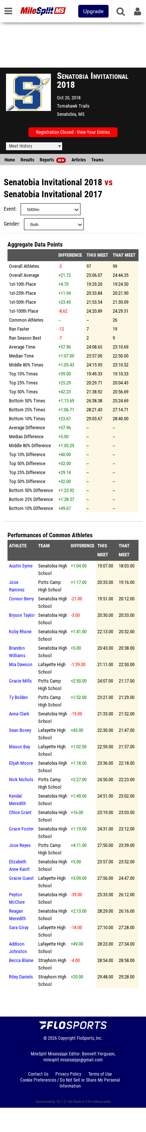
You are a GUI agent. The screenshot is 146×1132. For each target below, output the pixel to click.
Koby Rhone (20, 631)
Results (27, 160)
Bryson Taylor (22, 615)
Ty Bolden (18, 697)
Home (9, 160)
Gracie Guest (21, 878)
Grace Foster (21, 829)
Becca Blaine (21, 960)
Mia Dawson (20, 664)
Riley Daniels (21, 977)
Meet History (20, 146)
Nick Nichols (21, 779)
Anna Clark (19, 714)
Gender (11, 224)
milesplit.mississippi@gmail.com (73, 1060)
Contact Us (38, 1074)
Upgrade (93, 11)
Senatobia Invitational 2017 (53, 194)
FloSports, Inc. (90, 1038)
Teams (97, 160)
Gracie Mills (20, 681)
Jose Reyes (20, 845)
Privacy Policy (68, 1074)
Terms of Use (100, 1074)
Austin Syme (21, 566)
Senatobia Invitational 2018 (53, 182)
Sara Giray (18, 927)
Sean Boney (20, 730)
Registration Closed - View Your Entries (73, 132)
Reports (52, 160)
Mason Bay (19, 746)
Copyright (67, 1038)
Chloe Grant (20, 812)
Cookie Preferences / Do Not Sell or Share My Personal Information (70, 1083)
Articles (79, 160)
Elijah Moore (21, 763)
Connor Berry (21, 598)
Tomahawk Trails (73, 106)
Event (9, 209)
